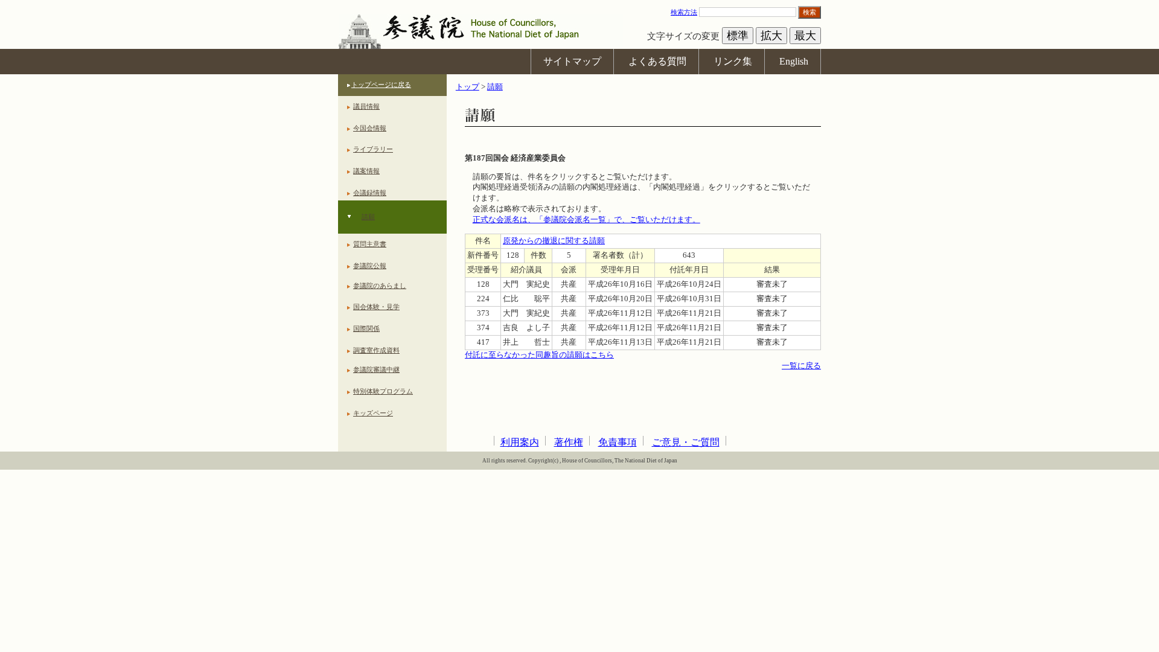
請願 (368, 216)
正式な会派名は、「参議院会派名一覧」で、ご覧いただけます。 (586, 220)
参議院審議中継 (376, 369)
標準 (738, 36)
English (793, 61)
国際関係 (366, 328)
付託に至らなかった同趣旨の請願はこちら (539, 355)
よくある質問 (657, 61)
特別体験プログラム (383, 391)
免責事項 (617, 442)
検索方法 (684, 12)
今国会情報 (369, 128)
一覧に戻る (801, 366)
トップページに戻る (381, 84)
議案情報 (366, 170)
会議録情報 (369, 192)
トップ (467, 87)
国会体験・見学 (376, 306)
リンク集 (733, 61)
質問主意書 (369, 244)
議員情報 (366, 106)
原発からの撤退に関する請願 (554, 241)
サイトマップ (572, 61)
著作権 (568, 442)
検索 (809, 12)
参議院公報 (369, 265)
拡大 (771, 36)
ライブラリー (373, 149)
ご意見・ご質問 (686, 442)
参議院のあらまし (379, 285)
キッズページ (373, 413)
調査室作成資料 (376, 350)
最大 (805, 36)
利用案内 (519, 442)
